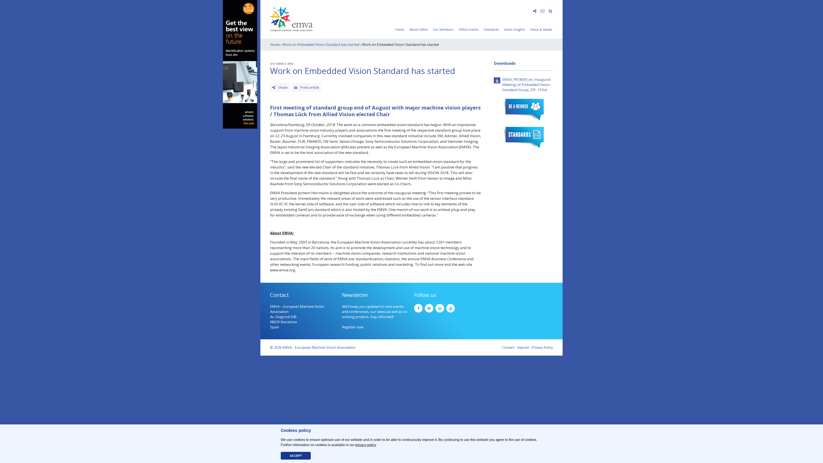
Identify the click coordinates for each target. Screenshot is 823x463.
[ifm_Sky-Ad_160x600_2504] (240, 64)
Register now (352, 327)
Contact (508, 347)
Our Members (443, 29)
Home (399, 29)
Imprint (523, 347)
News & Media (541, 29)
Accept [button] (296, 455)
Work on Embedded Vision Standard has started (320, 44)
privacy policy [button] (365, 445)
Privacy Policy (542, 347)
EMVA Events (469, 29)
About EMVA (419, 29)
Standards (491, 29)
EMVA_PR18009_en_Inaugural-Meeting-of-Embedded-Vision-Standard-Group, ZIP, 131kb (526, 84)
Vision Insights (514, 29)
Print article (309, 87)
